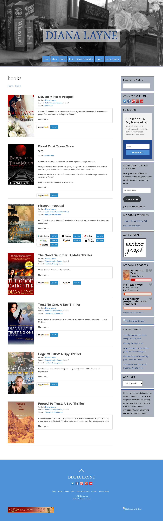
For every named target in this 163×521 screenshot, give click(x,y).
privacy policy (112, 59)
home (46, 59)
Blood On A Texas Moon (56, 146)
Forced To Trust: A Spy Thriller (61, 403)
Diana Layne (50, 100)
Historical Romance (52, 214)
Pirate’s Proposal (51, 205)
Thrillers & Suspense (53, 264)
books (63, 59)
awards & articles (85, 59)
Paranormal (49, 155)
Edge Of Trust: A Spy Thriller (59, 354)
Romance (48, 105)
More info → (43, 119)
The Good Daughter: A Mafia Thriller (65, 255)
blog (71, 59)
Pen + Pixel (86, 499)
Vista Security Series (53, 103)
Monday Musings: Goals (133, 343)
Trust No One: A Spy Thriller (59, 304)
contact (99, 59)
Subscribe (132, 199)
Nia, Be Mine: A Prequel (56, 96)
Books (18, 86)
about (54, 59)
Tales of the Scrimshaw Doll (57, 212)
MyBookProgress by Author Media (133, 312)
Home (10, 86)
